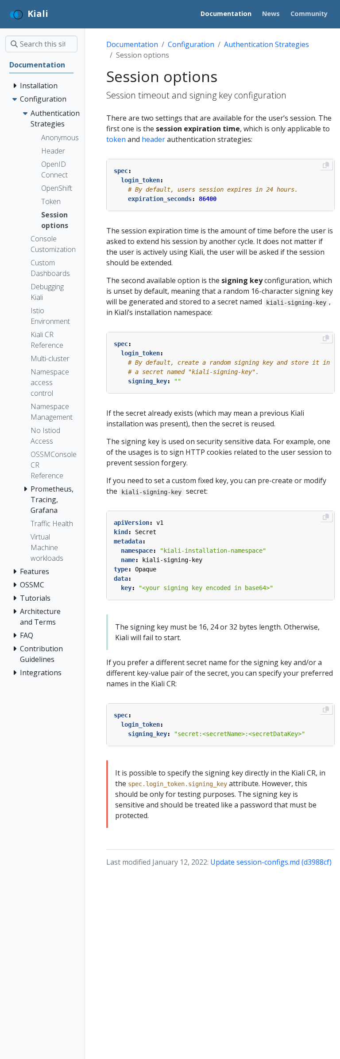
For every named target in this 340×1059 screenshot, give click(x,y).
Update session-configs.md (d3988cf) (271, 862)
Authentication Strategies (266, 44)
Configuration (191, 44)
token (116, 139)
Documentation (132, 44)
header (153, 139)
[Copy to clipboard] (325, 165)
